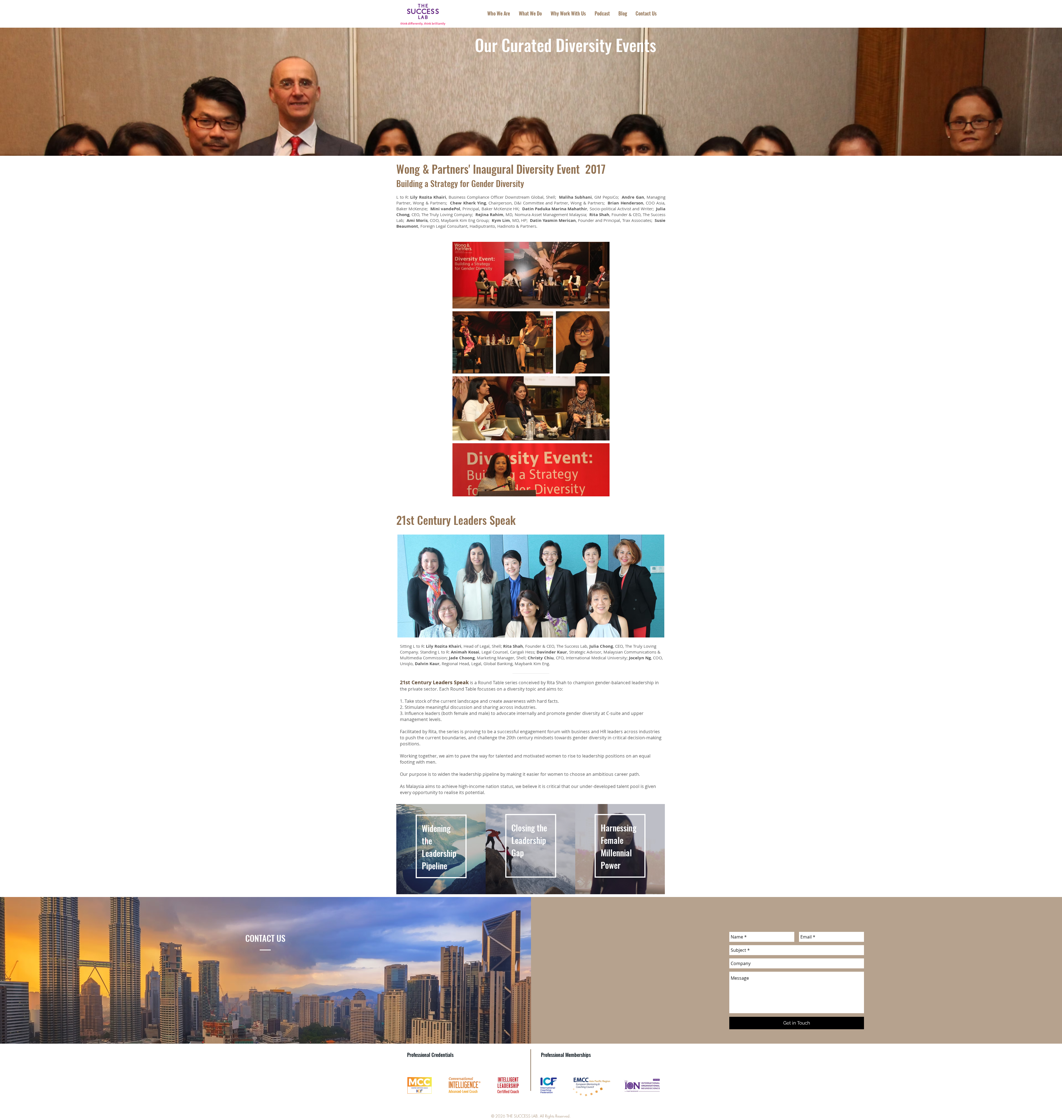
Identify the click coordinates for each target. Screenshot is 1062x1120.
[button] (530, 846)
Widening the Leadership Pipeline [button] (439, 847)
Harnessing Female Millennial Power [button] (618, 846)
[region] (441, 849)
